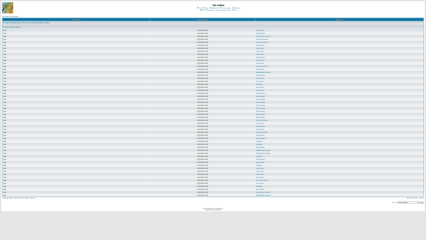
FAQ (200, 8)
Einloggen (259, 84)
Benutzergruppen (226, 8)
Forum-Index (260, 45)
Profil (203, 10)
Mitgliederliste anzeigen (263, 72)
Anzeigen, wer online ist (263, 36)
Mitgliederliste (215, 8)
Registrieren (237, 8)
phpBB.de (219, 209)
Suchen (206, 8)
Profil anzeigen (260, 33)
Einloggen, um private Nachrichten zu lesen (219, 10)
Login (235, 10)
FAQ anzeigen (260, 30)
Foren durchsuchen (262, 39)
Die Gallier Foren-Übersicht (10, 16)
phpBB (209, 208)
